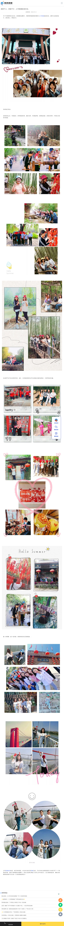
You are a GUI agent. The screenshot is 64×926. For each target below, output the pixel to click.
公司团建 (41, 16)
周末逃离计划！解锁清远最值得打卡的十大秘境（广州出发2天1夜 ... (18, 908)
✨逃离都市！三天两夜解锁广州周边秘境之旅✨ (13, 899)
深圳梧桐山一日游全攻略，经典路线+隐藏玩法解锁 (14, 915)
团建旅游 (8, 870)
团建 (32, 870)
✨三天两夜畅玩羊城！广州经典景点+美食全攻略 (13, 912)
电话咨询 (11, 924)
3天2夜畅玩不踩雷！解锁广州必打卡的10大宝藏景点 (14, 918)
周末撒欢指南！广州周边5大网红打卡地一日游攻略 (14, 902)
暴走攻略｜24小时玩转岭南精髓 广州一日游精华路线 (14, 896)
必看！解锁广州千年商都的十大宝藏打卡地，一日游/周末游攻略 (17, 905)
